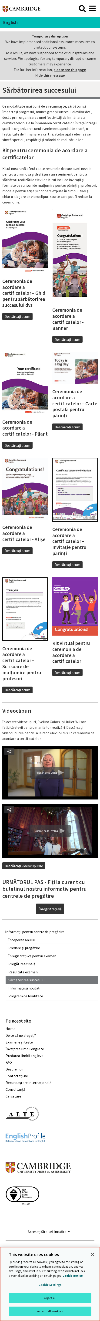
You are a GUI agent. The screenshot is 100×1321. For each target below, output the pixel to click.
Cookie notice (73, 1276)
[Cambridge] (21, 8)
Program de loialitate (25, 996)
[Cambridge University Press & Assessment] (38, 1182)
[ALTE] (22, 1129)
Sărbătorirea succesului (26, 980)
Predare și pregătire (24, 947)
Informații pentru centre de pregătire (34, 931)
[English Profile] (25, 1150)
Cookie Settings (50, 1285)
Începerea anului (21, 940)
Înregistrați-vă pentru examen (32, 956)
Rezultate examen (23, 972)
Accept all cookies (50, 1311)
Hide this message (50, 75)
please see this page (69, 69)
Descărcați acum (17, 316)
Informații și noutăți (24, 988)
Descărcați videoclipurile (24, 866)
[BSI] (22, 1213)
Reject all (50, 1298)
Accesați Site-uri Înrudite (47, 1231)
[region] (50, 1284)
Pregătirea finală (22, 964)
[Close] (92, 1254)
